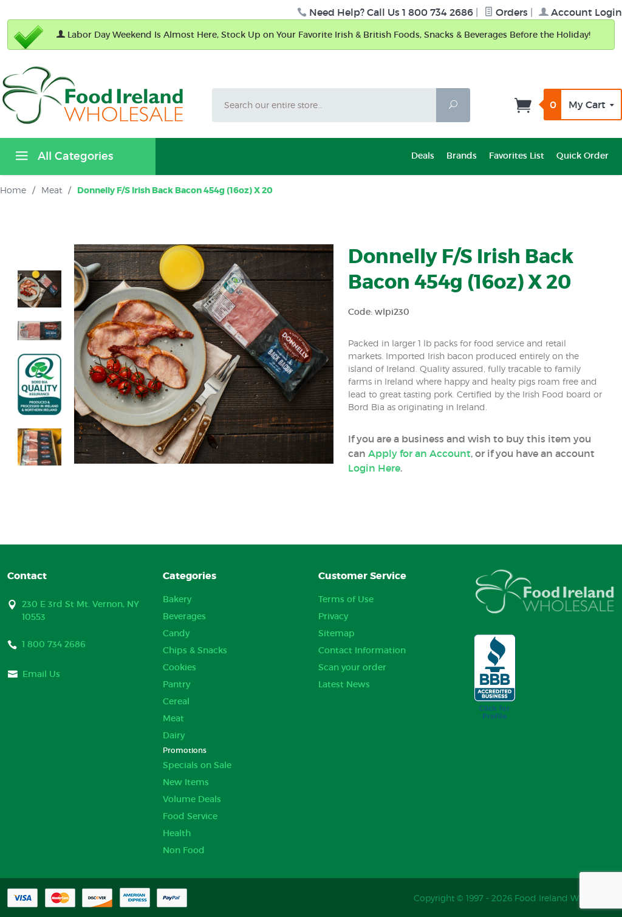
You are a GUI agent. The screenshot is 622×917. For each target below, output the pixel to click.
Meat (173, 718)
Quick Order (582, 155)
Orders (510, 12)
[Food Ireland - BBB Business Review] (495, 677)
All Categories (74, 156)
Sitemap (336, 633)
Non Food (184, 850)
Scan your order (352, 667)
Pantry (176, 684)
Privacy (333, 616)
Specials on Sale (197, 765)
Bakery (177, 599)
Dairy (174, 735)
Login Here (374, 468)
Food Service (190, 816)
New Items (186, 782)
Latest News (344, 684)
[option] (39, 289)
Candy (176, 633)
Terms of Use (346, 599)
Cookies (179, 667)
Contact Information (362, 650)
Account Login (585, 12)
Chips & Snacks (195, 650)
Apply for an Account (419, 453)
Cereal (176, 701)
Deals (422, 155)
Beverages (184, 616)
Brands (461, 155)
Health (177, 833)
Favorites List (516, 155)
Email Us (41, 673)
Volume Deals (192, 799)
